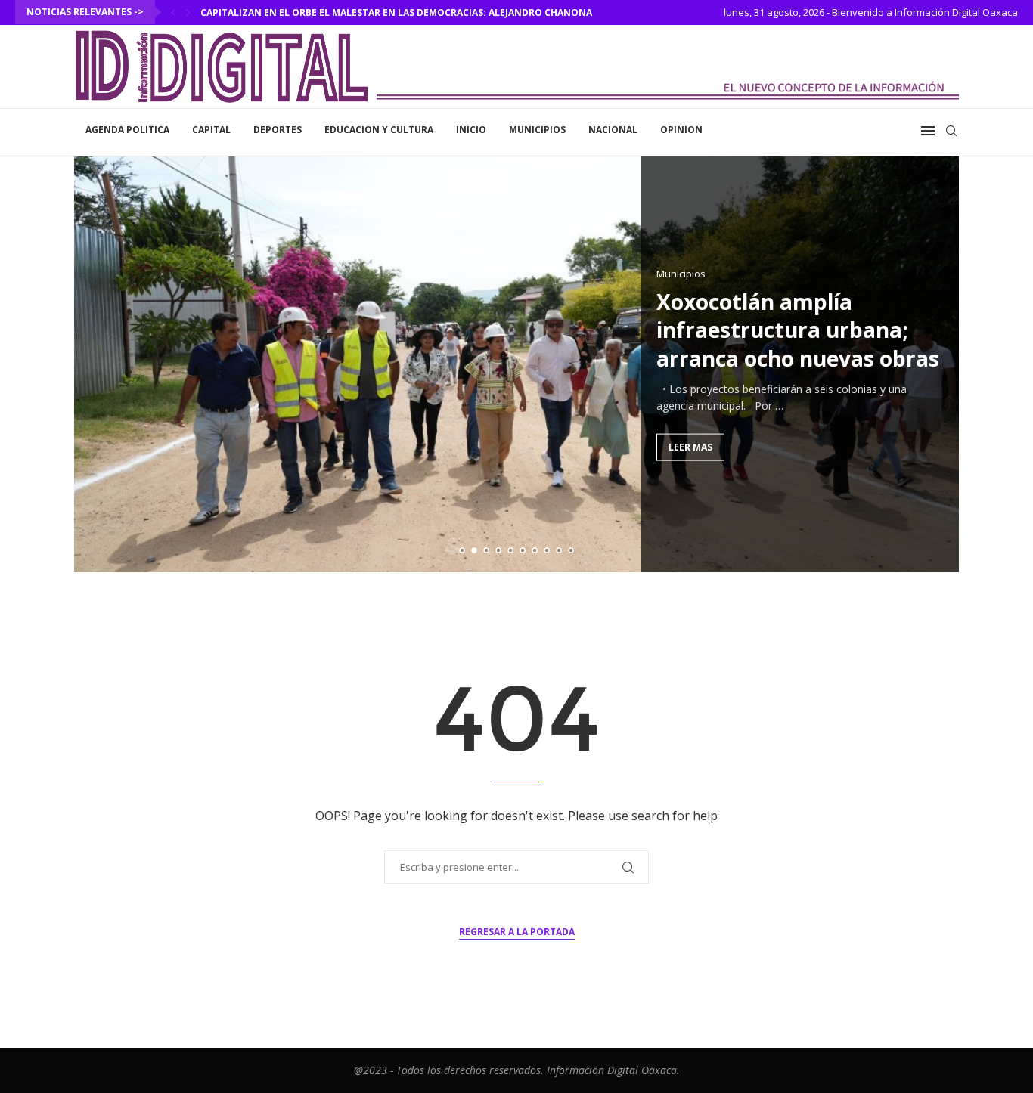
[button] (173, 12)
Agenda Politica (127, 129)
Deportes (277, 129)
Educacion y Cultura (378, 129)
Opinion (681, 129)
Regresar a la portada (517, 931)
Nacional (612, 129)
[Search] (951, 131)
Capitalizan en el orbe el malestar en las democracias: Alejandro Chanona (396, 12)
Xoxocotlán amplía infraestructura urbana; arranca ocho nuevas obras (797, 329)
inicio (471, 129)
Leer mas (690, 446)
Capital (211, 129)
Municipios (537, 129)
